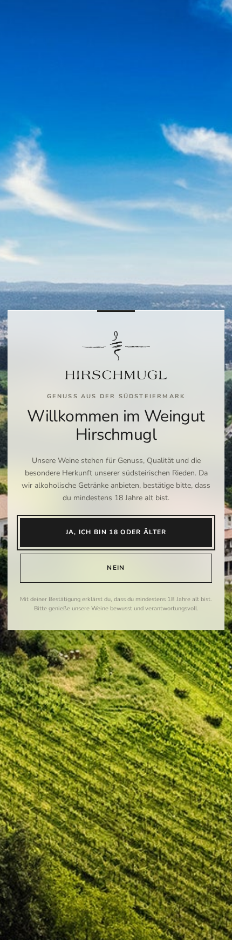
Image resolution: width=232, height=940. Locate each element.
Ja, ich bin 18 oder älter (116, 532)
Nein (116, 567)
